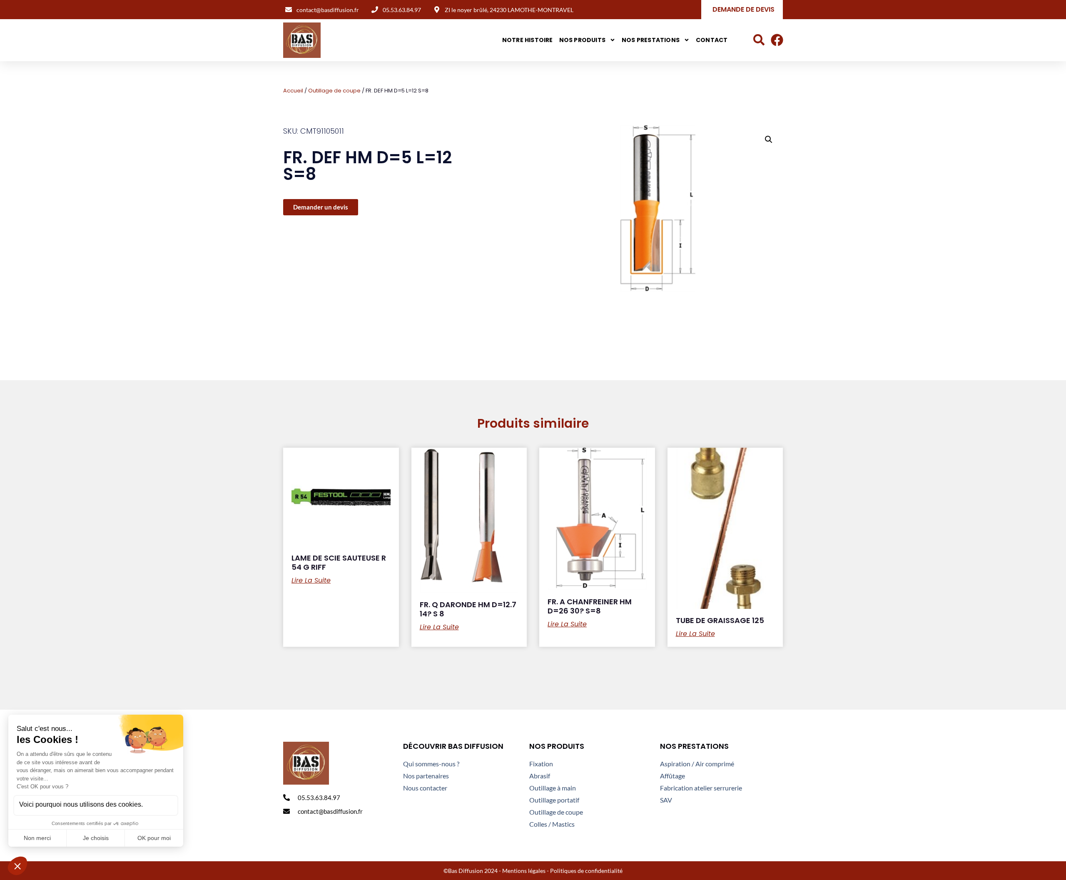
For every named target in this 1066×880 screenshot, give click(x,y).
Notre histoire (527, 40)
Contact (711, 40)
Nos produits (582, 40)
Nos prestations (651, 40)
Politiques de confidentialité (586, 870)
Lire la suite (311, 580)
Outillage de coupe (334, 91)
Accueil (293, 91)
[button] (768, 139)
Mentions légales (523, 870)
